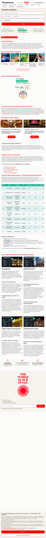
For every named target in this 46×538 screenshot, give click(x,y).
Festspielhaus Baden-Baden (12, 169)
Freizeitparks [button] (4, 4)
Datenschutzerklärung (8, 528)
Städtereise (35, 111)
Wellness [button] (32, 4)
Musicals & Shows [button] (12, 4)
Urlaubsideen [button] (11, 6)
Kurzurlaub (4, 113)
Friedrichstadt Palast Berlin (11, 172)
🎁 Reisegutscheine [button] (20, 6)
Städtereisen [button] (4, 6)
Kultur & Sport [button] (20, 4)
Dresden (28, 48)
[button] (44, 2)
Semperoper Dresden (10, 168)
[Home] (2, 37)
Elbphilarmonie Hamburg (10, 167)
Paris (33, 48)
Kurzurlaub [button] (39, 4)
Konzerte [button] (27, 4)
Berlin (24, 48)
